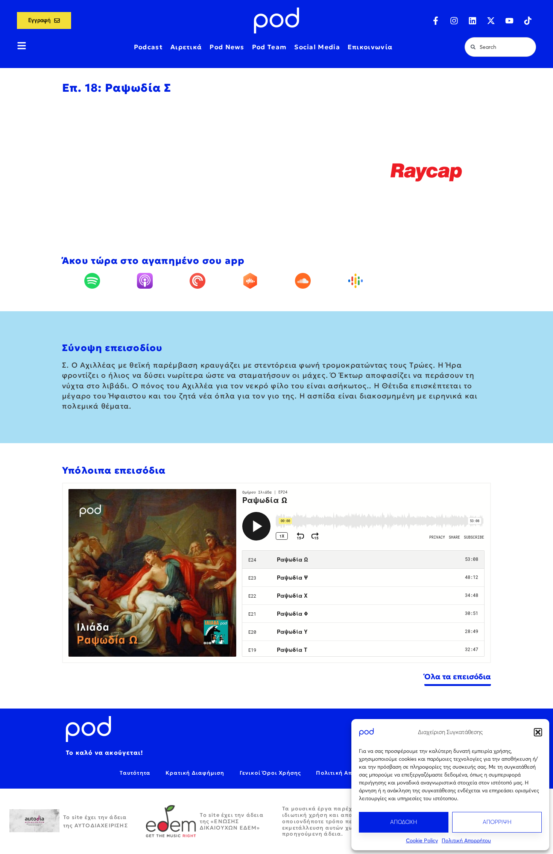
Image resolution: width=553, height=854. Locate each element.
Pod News (227, 47)
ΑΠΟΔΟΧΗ (403, 821)
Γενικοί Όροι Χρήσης (270, 772)
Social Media (317, 47)
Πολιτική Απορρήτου (466, 840)
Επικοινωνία (370, 47)
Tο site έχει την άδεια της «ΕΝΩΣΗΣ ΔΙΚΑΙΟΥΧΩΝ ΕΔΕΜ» (232, 821)
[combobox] (500, 47)
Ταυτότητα (135, 772)
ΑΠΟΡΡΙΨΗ (497, 821)
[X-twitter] (491, 20)
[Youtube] (509, 20)
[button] (538, 732)
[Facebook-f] (435, 20)
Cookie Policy (422, 840)
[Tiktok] (528, 20)
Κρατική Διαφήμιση (195, 772)
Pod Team (269, 47)
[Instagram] (454, 20)
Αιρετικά (186, 47)
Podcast (148, 47)
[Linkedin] (472, 20)
